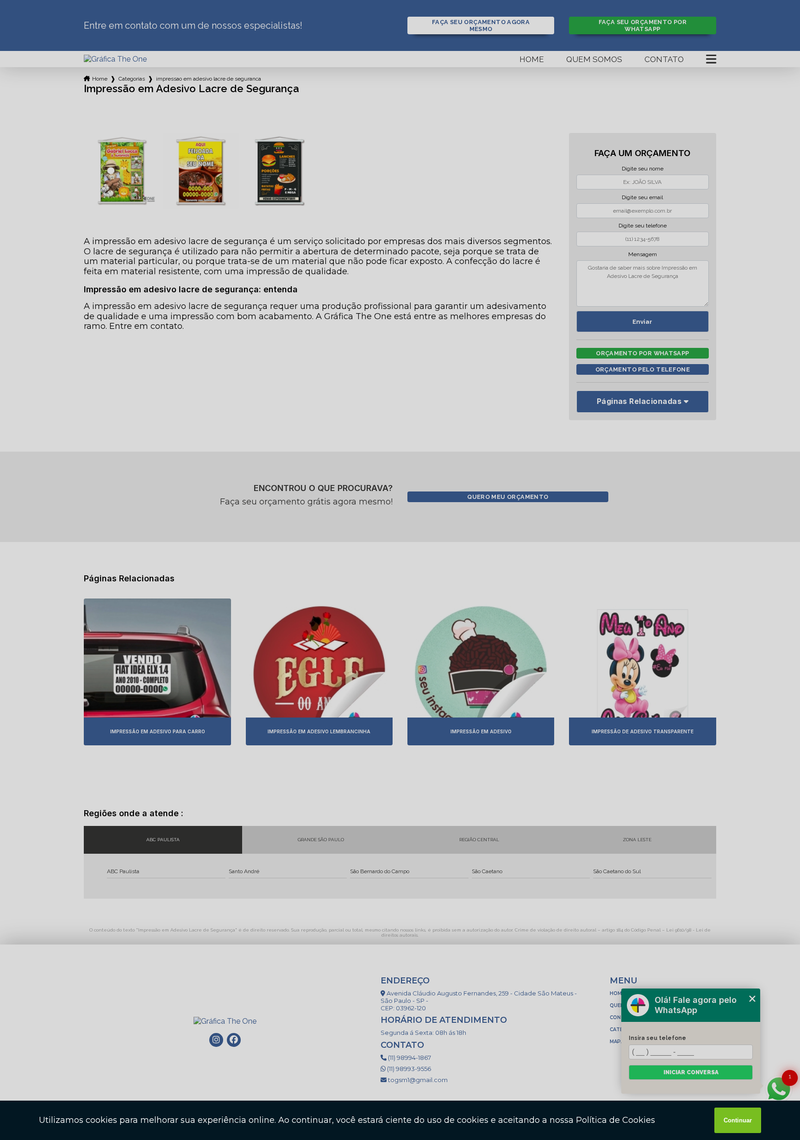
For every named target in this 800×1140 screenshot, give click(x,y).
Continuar (738, 1120)
